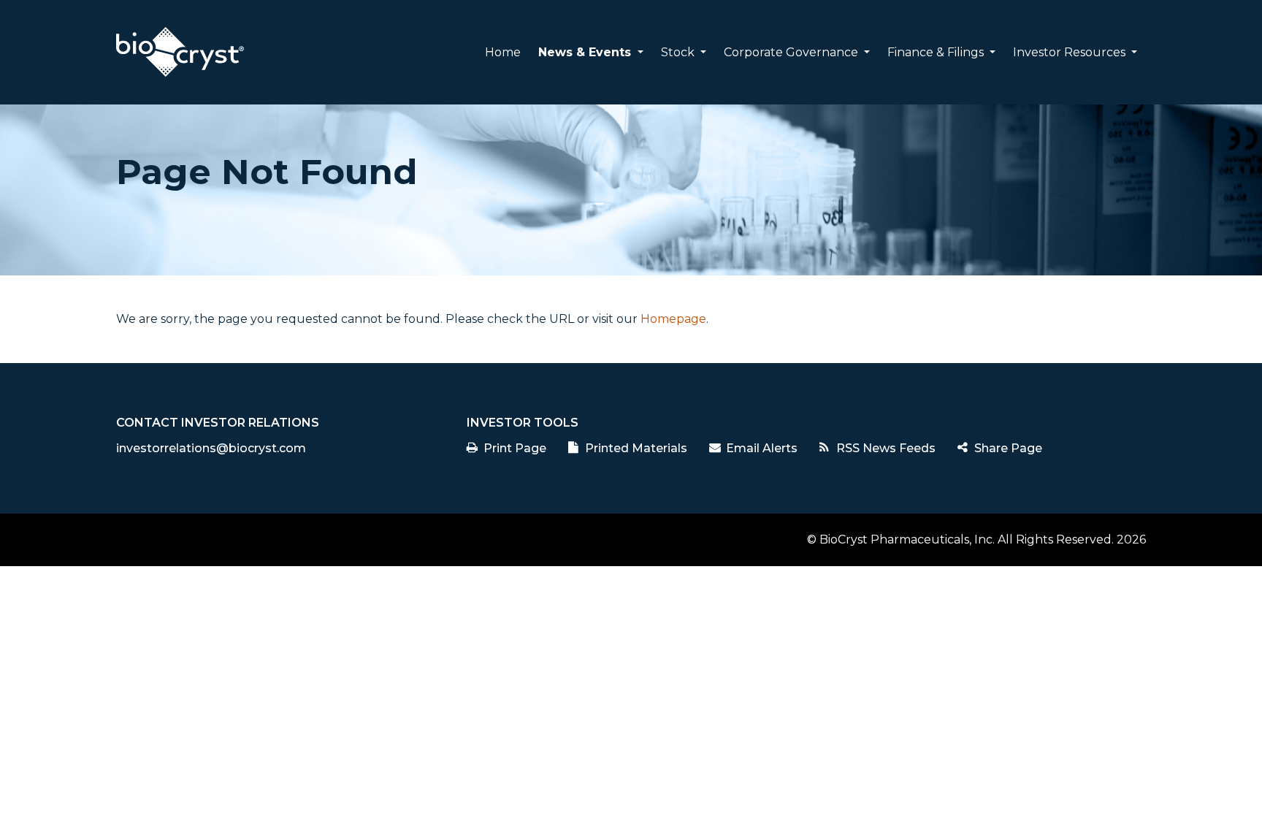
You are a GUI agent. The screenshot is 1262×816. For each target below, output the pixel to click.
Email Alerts (762, 448)
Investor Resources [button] (1070, 52)
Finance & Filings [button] (937, 52)
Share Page (1008, 448)
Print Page (514, 448)
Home (503, 52)
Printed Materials (636, 448)
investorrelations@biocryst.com (211, 448)
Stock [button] (679, 52)
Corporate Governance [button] (792, 52)
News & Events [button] (586, 52)
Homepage (673, 319)
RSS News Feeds (886, 448)
